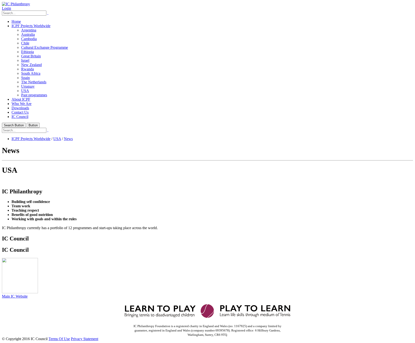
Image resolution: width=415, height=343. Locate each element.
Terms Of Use (59, 339)
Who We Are (21, 104)
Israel (25, 60)
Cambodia (29, 39)
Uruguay (28, 86)
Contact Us (20, 112)
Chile (25, 43)
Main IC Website (15, 296)
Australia (28, 34)
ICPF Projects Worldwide (31, 26)
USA (25, 91)
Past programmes (34, 95)
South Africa (30, 73)
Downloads (20, 108)
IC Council (20, 117)
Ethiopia (27, 52)
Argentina (28, 30)
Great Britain (31, 56)
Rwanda (27, 69)
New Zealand (31, 65)
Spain (25, 78)
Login (6, 8)
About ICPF (21, 99)
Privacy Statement (84, 339)
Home (16, 21)
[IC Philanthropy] (16, 4)
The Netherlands (33, 82)
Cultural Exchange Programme (44, 47)
